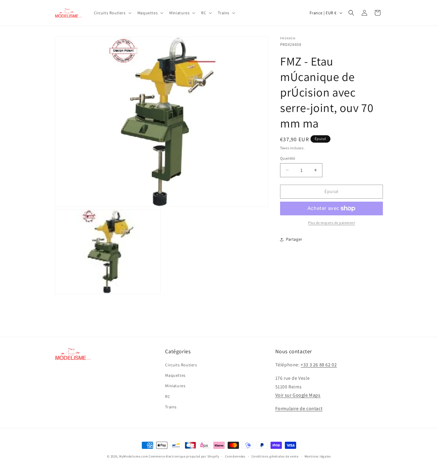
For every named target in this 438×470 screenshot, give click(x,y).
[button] (112, 13)
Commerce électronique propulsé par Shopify (184, 456)
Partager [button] (294, 239)
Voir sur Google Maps (298, 395)
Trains (171, 407)
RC (167, 396)
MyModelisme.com (133, 456)
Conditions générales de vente (275, 456)
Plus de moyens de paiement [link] (331, 222)
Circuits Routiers (181, 365)
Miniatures (175, 385)
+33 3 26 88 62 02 (319, 365)
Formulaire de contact (299, 408)
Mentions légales (318, 456)
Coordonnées (235, 456)
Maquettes (175, 375)
